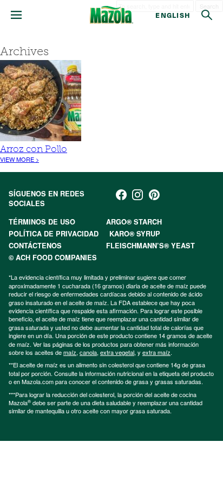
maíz (69, 352)
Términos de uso (42, 222)
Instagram (137, 194)
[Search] (206, 15)
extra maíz (156, 352)
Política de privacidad (54, 234)
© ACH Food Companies (53, 257)
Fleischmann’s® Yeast (150, 245)
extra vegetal (117, 352)
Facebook (121, 194)
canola (88, 352)
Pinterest (154, 194)
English (173, 15)
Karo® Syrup (134, 234)
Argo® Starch (134, 222)
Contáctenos (35, 245)
